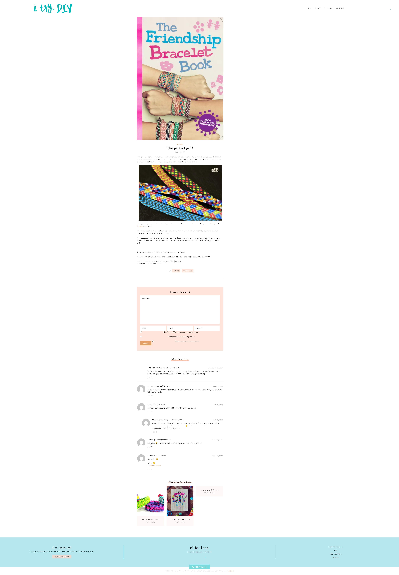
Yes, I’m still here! (209, 490)
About (318, 8)
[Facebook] (193, 557)
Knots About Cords (150, 520)
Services (328, 8)
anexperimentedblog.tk (158, 386)
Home (308, 8)
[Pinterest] (384, 8)
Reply (150, 377)
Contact (340, 8)
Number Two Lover (157, 455)
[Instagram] (387, 8)
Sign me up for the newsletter (187, 341)
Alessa (139, 226)
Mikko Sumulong (160, 420)
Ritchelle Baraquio (156, 404)
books (176, 271)
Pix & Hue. (230, 571)
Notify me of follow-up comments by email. (181, 332)
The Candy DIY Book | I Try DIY (163, 368)
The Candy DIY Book (180, 520)
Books (180, 144)
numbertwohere (154, 466)
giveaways (187, 271)
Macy (213, 224)
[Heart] (390, 8)
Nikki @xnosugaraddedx (159, 440)
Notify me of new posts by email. (181, 337)
